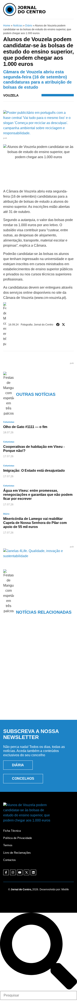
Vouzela (11, 95)
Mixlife (65, 889)
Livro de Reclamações (17, 852)
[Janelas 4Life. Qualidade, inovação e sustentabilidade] (38, 556)
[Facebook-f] (6, 872)
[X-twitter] (26, 872)
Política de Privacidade (17, 838)
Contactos (9, 860)
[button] (58, 324)
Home (6, 25)
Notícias (17, 25)
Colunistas (8, 422)
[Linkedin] (33, 872)
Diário (28, 25)
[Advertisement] (38, 673)
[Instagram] (13, 872)
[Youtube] (19, 872)
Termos (7, 845)
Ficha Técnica (12, 830)
